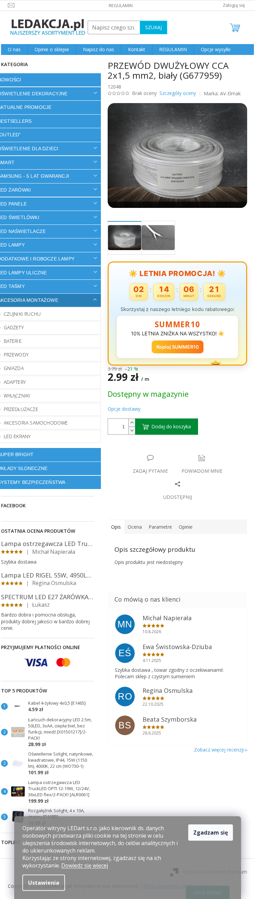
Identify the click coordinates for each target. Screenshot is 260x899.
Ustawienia (43, 882)
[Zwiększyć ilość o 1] (131, 423)
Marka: (222, 93)
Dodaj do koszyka (171, 426)
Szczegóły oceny (177, 93)
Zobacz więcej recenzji (219, 749)
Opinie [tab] (186, 527)
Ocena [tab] (135, 527)
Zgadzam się (210, 832)
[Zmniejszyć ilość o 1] (131, 430)
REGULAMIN (121, 5)
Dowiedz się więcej (84, 865)
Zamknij (156, 451)
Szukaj (153, 27)
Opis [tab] (116, 527)
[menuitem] (14, 49)
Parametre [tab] (160, 527)
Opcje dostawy (124, 409)
